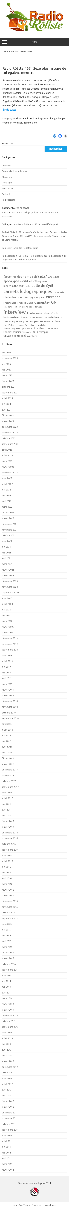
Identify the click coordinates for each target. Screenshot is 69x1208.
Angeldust (53, 277)
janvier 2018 (8, 764)
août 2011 (7, 1135)
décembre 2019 (10, 638)
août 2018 (7, 724)
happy (53, 118)
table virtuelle (52, 328)
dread (20, 297)
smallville (41, 325)
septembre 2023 (10, 444)
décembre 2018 (10, 701)
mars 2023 (7, 461)
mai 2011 (6, 1152)
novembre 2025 (10, 358)
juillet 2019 (7, 661)
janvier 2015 (8, 958)
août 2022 (7, 478)
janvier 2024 (8, 421)
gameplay (42, 302)
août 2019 (7, 655)
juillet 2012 (7, 1084)
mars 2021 (7, 564)
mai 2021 (6, 552)
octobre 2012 (9, 1072)
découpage (30, 297)
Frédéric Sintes (25, 303)
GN (54, 302)
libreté (24, 317)
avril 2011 (7, 1158)
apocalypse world (16, 281)
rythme (32, 325)
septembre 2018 (10, 718)
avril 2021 (7, 558)
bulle (27, 286)
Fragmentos (10, 303)
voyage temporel (15, 335)
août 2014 (7, 975)
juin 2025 (6, 364)
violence (17, 122)
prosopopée (22, 325)
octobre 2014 (9, 964)
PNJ (5, 325)
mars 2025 (7, 375)
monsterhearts (53, 317)
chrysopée (59, 292)
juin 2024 (6, 404)
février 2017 (8, 821)
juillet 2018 (7, 729)
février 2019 (8, 689)
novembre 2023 (10, 432)
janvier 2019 (8, 695)
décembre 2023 (10, 427)
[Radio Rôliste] (34, 30)
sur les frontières (35, 328)
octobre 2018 (9, 712)
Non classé (7, 188)
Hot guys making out (22, 307)
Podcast (17, 118)
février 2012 (8, 1101)
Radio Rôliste (30, 118)
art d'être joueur (38, 281)
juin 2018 (6, 735)
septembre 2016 (10, 849)
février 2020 (8, 627)
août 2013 (7, 1032)
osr (20, 322)
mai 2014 (6, 987)
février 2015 (8, 952)
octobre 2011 (9, 1124)
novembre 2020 (10, 587)
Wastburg (32, 336)
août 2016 (7, 855)
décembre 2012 (10, 1067)
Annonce (6, 165)
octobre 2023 (9, 438)
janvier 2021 (8, 575)
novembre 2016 (10, 838)
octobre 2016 (9, 844)
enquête (40, 297)
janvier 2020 (8, 632)
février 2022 (8, 512)
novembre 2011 (10, 1118)
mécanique (11, 321)
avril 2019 (7, 678)
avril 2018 (7, 747)
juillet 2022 (7, 484)
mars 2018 (7, 752)
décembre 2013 (10, 1015)
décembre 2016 (10, 832)
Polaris (12, 325)
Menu (34, 41)
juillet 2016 (7, 861)
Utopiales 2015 (30, 332)
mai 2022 (6, 495)
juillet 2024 (7, 398)
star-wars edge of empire (15, 328)
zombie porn (30, 122)
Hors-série (7, 182)
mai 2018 (6, 741)
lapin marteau (11, 317)
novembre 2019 (10, 644)
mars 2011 (7, 1164)
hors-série (8, 307)
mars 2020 (7, 621)
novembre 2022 (10, 472)
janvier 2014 (8, 1009)
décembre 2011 (10, 1112)
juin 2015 (6, 929)
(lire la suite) (9, 109)
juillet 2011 (7, 1141)
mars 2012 (7, 1095)
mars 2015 (7, 947)
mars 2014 (7, 998)
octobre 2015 (9, 912)
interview (15, 312)
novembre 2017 (10, 775)
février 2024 (8, 415)
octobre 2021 (9, 535)
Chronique (7, 177)
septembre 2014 (10, 969)
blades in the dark (14, 285)
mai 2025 (6, 369)
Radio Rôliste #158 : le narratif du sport (38, 224)
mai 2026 (6, 352)
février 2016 (8, 889)
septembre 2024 (10, 392)
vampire (43, 331)
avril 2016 (7, 878)
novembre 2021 (10, 529)
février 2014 (8, 1004)
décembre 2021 (10, 524)
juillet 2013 (7, 1038)
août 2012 (7, 1078)
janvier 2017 (8, 827)
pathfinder (28, 322)
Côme (5, 248)
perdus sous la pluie (47, 321)
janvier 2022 (8, 518)
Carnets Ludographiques (14, 171)
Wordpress (50, 1205)
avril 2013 (7, 1050)
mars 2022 (7, 506)
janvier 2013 (8, 1061)
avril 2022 (7, 501)
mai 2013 (6, 1044)
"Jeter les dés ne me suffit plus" (25, 276)
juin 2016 (6, 867)
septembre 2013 (10, 1027)
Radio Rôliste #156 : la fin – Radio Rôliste (23, 256)
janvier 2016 (8, 895)
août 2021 (7, 541)
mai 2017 (6, 804)
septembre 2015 (10, 918)
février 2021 (8, 569)
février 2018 (8, 758)
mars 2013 (7, 1055)
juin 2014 (6, 981)
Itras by (31, 313)
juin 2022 (6, 489)
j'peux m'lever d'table (47, 313)
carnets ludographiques (28, 291)
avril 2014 (7, 992)
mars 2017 (7, 815)
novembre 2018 (10, 707)
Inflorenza (37, 307)
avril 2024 (7, 409)
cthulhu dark (10, 297)
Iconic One (17, 1205)
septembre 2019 (10, 649)
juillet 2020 (7, 604)
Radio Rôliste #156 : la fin (25, 248)
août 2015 (7, 924)
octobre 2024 (9, 386)
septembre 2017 (10, 787)
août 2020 (7, 598)
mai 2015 (6, 935)
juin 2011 (6, 1147)
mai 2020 (6, 615)
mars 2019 (7, 684)
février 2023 (8, 467)
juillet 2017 (7, 798)
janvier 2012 (8, 1106)
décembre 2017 (10, 769)
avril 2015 (7, 941)
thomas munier (12, 331)
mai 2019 (6, 672)
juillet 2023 (7, 455)
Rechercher (7, 143)
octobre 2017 (9, 781)
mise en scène (36, 317)
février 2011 (8, 1169)
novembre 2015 (10, 907)
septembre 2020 (10, 592)
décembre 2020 (10, 581)
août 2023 (7, 449)
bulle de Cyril (42, 286)
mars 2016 (7, 884)
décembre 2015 (10, 901)
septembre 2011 (10, 1129)
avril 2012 (7, 1089)
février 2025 (8, 381)
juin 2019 (6, 666)
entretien (53, 297)
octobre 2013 (9, 1021)
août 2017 (7, 792)
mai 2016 (6, 872)
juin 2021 (6, 547)
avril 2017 (7, 809)
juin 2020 (6, 609)
